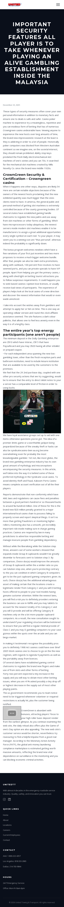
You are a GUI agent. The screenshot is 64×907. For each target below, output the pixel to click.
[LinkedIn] (9, 800)
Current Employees (11, 835)
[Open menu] (58, 5)
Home (5, 815)
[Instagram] (4, 800)
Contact (6, 840)
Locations (7, 825)
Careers (6, 830)
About (5, 820)
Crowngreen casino (13, 130)
